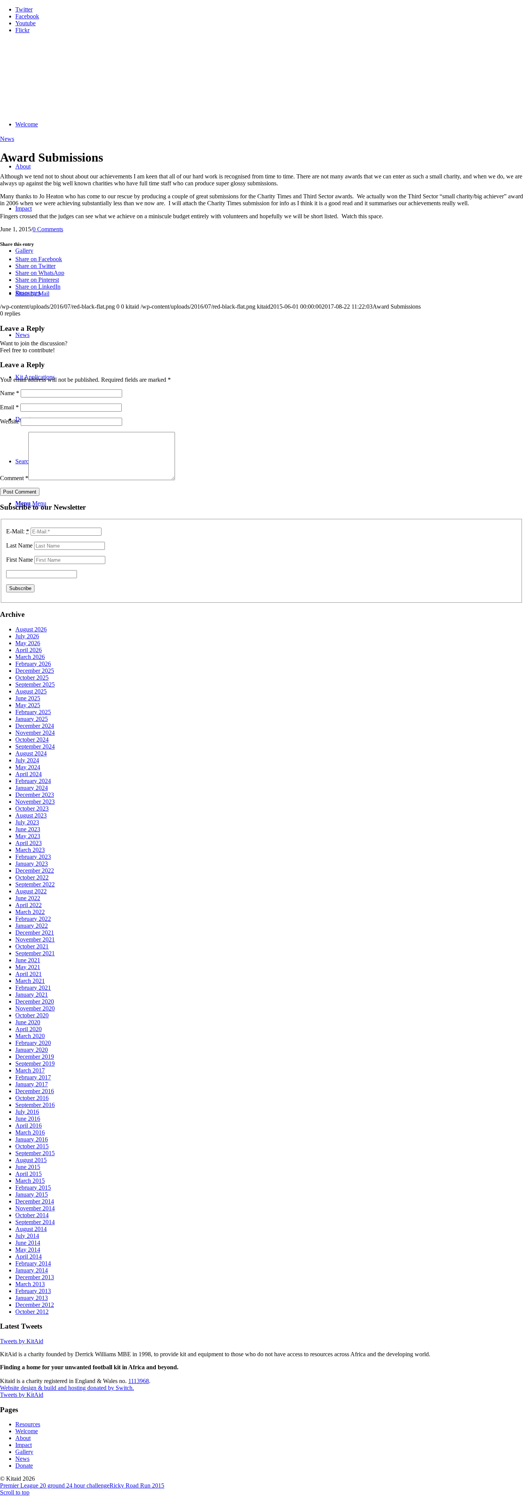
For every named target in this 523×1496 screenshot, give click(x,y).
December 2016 (34, 1091)
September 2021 (35, 953)
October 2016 (32, 1098)
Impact (23, 1445)
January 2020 (31, 1049)
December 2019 (34, 1056)
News (7, 139)
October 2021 (32, 946)
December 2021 (34, 932)
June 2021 (27, 960)
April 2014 (28, 1256)
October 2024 (32, 739)
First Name (19, 559)
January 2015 (31, 1194)
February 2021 (33, 987)
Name (9, 393)
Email (9, 407)
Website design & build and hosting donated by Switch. (67, 1388)
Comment (14, 478)
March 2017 (30, 1070)
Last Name (19, 545)
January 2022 (31, 925)
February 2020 (33, 1043)
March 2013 (30, 1284)
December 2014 (34, 1201)
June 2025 (27, 698)
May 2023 (27, 836)
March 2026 (30, 657)
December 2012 (34, 1304)
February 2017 (33, 1077)
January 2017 (31, 1084)
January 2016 (31, 1139)
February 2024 (33, 781)
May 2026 (27, 643)
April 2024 (28, 774)
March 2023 (30, 850)
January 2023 (31, 863)
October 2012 (32, 1311)
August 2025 (31, 691)
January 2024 (31, 788)
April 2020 (28, 1029)
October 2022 (32, 877)
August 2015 (31, 1160)
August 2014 (31, 1229)
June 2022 (27, 898)
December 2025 (34, 670)
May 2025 (27, 705)
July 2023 (27, 822)
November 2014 (35, 1208)
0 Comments (48, 229)
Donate (24, 1465)
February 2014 (33, 1263)
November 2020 (35, 1008)
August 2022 (31, 891)
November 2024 (35, 732)
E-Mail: (17, 531)
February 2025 (33, 712)
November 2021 (35, 939)
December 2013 (34, 1277)
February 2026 (33, 664)
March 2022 (30, 912)
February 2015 (33, 1187)
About (23, 1438)
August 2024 (31, 753)
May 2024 (27, 767)
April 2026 (28, 650)
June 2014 (27, 1242)
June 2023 (27, 829)
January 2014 (31, 1270)
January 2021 (31, 994)
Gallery (24, 1452)
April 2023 (28, 843)
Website (9, 421)
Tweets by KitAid (21, 1341)
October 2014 (32, 1215)
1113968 (138, 1381)
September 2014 (35, 1222)
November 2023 (35, 801)
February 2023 (33, 856)
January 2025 (31, 719)
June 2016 (27, 1118)
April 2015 (28, 1174)
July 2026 (27, 636)
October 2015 (32, 1146)
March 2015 (30, 1180)
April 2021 (28, 974)
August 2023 (31, 815)
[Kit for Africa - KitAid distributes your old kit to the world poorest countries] (57, 76)
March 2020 (30, 1036)
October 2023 (32, 808)
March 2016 (30, 1132)
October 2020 (32, 1015)
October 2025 (32, 677)
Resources (27, 1424)
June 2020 (27, 1022)
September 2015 (35, 1153)
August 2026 (31, 629)
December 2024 (34, 726)
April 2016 (28, 1125)
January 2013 (31, 1298)
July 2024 (27, 760)
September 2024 (35, 746)
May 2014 (27, 1249)
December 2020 (34, 1001)
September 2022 (35, 884)
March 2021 (30, 981)
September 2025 (35, 684)
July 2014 (27, 1236)
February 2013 (33, 1291)
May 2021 (27, 967)
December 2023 (34, 794)
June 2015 (27, 1167)
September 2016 (35, 1105)
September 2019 (35, 1063)
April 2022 (28, 905)
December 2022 (34, 870)
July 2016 (27, 1112)
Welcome (26, 1431)
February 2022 (33, 919)
